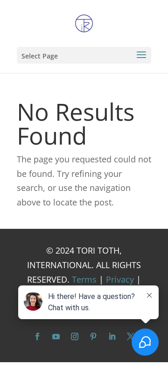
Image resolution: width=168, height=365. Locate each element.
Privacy (120, 279)
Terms (84, 279)
